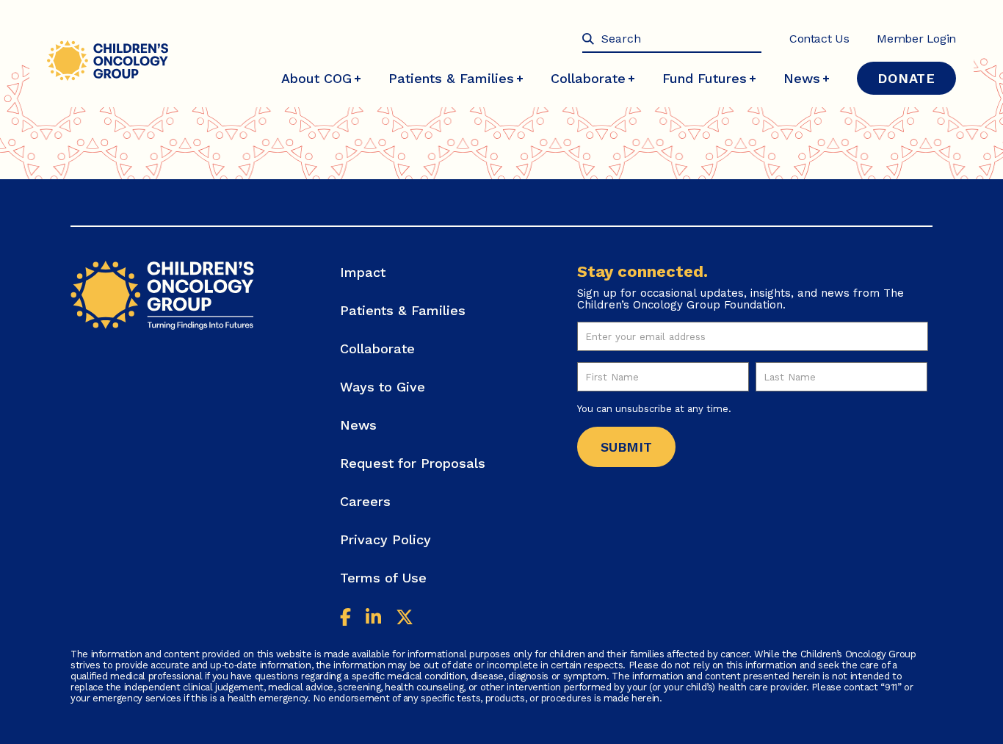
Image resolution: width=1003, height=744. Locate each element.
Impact (362, 272)
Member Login (916, 39)
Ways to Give (382, 386)
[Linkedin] (373, 618)
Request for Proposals (412, 463)
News (801, 78)
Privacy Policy (385, 539)
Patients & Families (451, 78)
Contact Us (819, 39)
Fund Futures (704, 78)
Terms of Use (383, 577)
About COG (316, 78)
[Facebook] (345, 618)
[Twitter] (404, 618)
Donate (906, 78)
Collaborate (588, 78)
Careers (365, 501)
